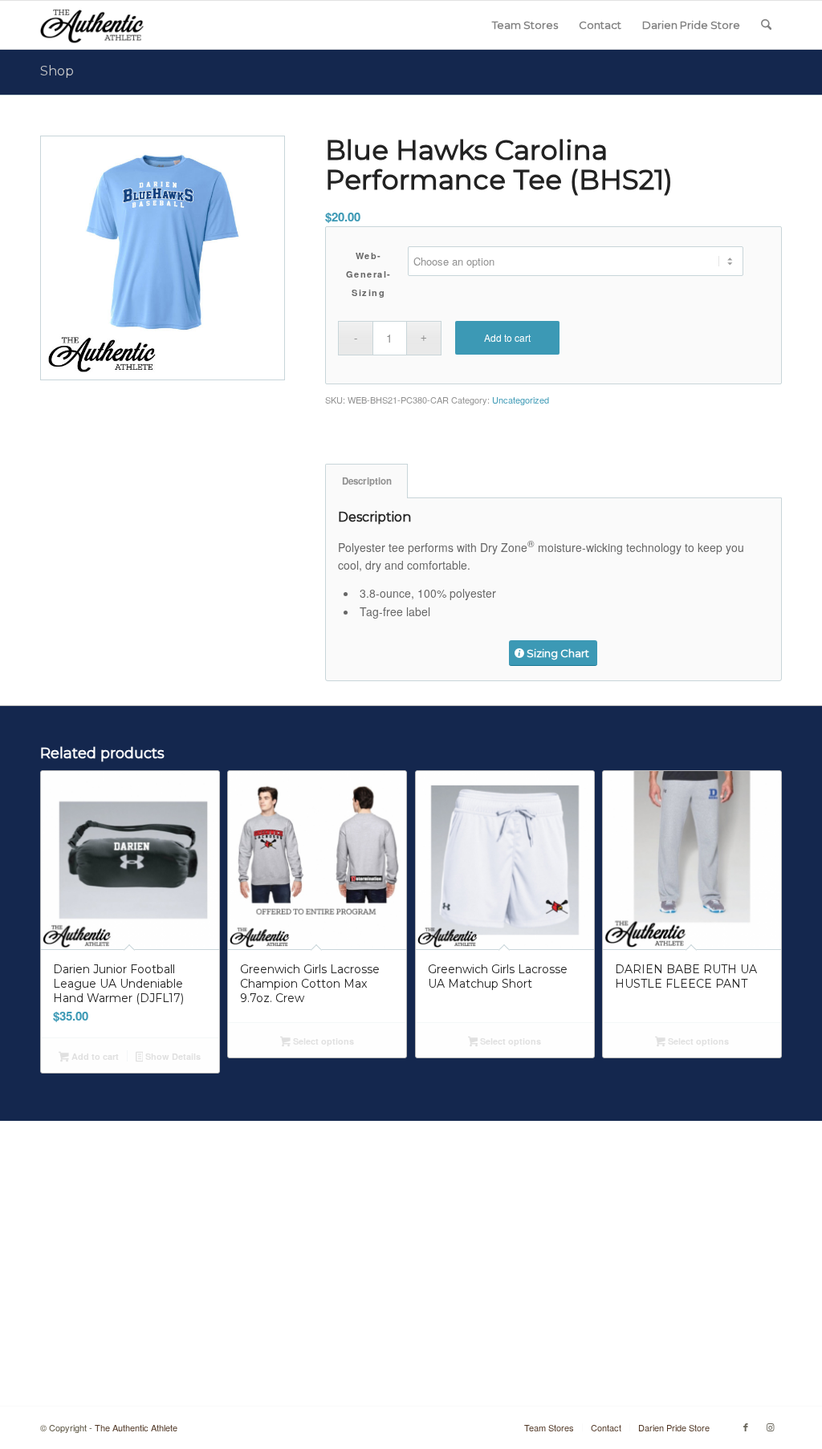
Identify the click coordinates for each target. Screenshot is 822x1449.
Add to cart (507, 337)
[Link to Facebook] (746, 1426)
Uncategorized (520, 399)
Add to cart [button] (94, 1056)
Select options (322, 1041)
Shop (57, 71)
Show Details (172, 1056)
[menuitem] (525, 25)
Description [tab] (367, 481)
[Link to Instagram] (770, 1426)
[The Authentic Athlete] (92, 25)
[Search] (766, 25)
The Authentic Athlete (136, 1427)
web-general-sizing (369, 274)
